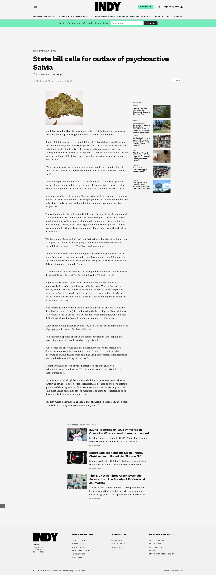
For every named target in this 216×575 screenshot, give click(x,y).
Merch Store (155, 544)
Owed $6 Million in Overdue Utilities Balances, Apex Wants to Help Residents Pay (141, 185)
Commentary (157, 16)
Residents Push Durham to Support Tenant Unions (140, 170)
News (135, 106)
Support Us (146, 7)
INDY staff (96, 446)
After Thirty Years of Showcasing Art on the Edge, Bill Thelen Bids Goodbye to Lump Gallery (141, 156)
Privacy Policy (117, 547)
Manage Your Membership (161, 554)
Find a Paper (78, 557)
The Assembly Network (43, 16)
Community (122, 16)
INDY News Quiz (79, 547)
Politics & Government (104, 16)
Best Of (169, 16)
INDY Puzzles (78, 544)
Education (134, 16)
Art (134, 150)
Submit (152, 550)
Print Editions (79, 540)
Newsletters (81, 16)
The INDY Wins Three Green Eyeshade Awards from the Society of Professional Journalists (117, 479)
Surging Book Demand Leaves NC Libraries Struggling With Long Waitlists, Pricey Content (141, 142)
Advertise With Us (158, 547)
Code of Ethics (117, 544)
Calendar (178, 16)
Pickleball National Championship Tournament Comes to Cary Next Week (141, 111)
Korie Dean (96, 469)
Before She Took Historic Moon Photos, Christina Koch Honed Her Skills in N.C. (116, 454)
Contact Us (116, 540)
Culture (144, 16)
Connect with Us (65, 16)
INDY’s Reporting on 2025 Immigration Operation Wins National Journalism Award (119, 431)
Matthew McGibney (45, 81)
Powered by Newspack (173, 570)
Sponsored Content (82, 550)
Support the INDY (157, 540)
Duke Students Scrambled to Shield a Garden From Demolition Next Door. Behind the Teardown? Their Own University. (141, 128)
